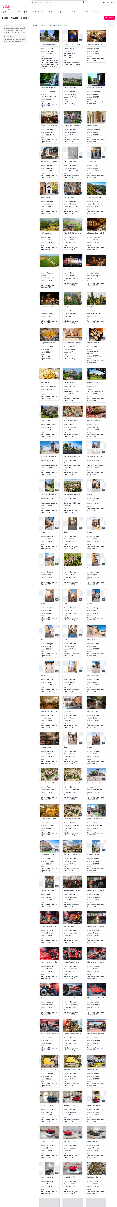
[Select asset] (57, 32)
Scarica (110, 18)
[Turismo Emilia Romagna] (6, 7)
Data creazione (54, 25)
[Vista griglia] (106, 25)
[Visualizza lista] (112, 25)
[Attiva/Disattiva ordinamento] (65, 25)
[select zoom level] (100, 25)
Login (112, 2)
